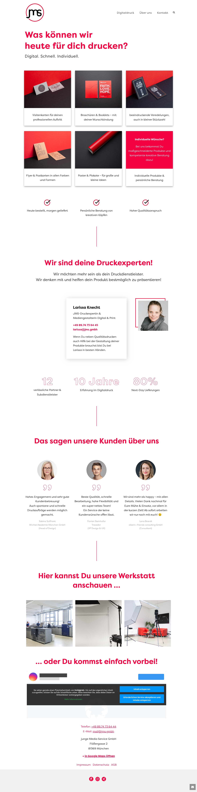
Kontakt (162, 12)
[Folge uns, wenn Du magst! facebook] (91, 779)
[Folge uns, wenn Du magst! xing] (104, 779)
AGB (114, 764)
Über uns (146, 12)
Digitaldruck (125, 12)
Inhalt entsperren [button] (142, 689)
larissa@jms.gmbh (85, 329)
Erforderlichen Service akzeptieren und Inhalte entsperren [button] (141, 698)
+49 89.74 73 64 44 (103, 726)
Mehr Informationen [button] (73, 699)
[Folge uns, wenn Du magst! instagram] (97, 779)
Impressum (84, 764)
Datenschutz (101, 764)
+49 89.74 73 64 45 (85, 325)
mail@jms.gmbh (103, 731)
